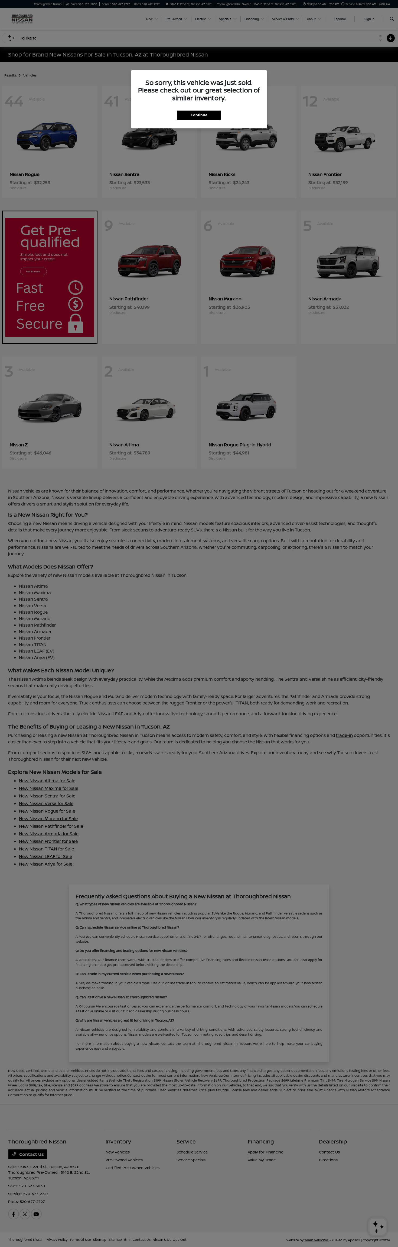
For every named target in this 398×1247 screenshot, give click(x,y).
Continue (199, 114)
